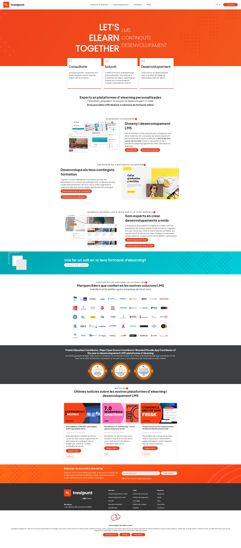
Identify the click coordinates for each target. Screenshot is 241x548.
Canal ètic (161, 504)
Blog (158, 501)
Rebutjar (125, 535)
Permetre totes (111, 535)
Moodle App (112, 508)
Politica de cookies (139, 504)
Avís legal (136, 501)
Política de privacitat (140, 494)
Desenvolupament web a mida (140, 245)
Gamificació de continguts (74, 197)
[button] (109, 4)
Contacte (160, 508)
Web (106, 454)
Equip (159, 497)
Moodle (70, 457)
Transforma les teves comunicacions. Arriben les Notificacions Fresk (158, 427)
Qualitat (136, 508)
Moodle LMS (131, 150)
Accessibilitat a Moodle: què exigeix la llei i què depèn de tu (81, 427)
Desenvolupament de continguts (76, 191)
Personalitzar (138, 535)
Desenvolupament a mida (117, 494)
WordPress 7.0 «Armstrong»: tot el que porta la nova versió (119, 427)
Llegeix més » (73, 451)
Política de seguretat (140, 497)
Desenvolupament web (136, 240)
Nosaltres (160, 494)
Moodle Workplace (150, 150)
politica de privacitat (145, 478)
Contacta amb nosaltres (76, 265)
